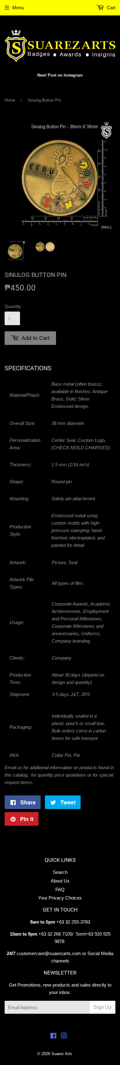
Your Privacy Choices (60, 897)
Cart (110, 7)
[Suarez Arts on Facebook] (53, 1036)
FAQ (60, 889)
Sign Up (102, 1007)
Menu (18, 7)
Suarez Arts (61, 1053)
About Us (60, 880)
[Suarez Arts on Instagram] (64, 1036)
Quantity (13, 306)
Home (10, 100)
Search (60, 872)
